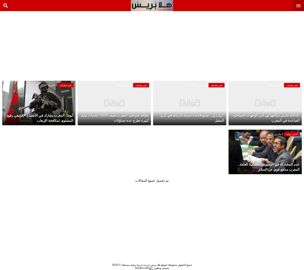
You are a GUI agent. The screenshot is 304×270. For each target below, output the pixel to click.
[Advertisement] (270, 44)
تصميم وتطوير (161, 268)
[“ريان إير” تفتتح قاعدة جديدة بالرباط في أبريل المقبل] (189, 103)
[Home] (152, 5)
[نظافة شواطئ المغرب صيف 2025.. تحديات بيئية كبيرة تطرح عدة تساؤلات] (114, 103)
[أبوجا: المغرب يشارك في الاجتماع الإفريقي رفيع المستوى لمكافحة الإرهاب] (38, 103)
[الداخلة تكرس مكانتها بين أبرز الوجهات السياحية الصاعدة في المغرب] (265, 103)
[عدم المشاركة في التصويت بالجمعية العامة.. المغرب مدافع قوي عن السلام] (265, 152)
